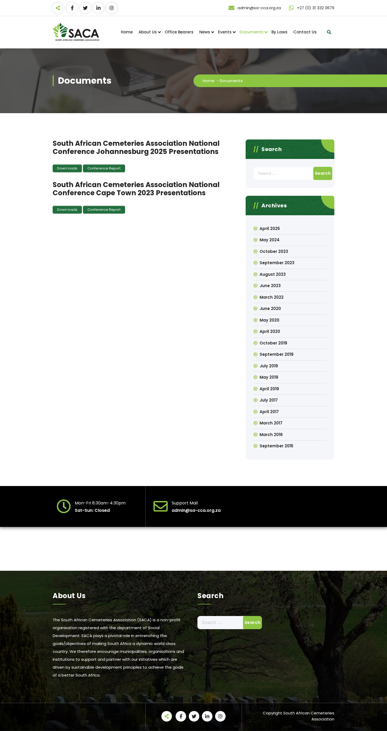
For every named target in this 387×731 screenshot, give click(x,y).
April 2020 (270, 331)
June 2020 (270, 308)
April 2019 (269, 389)
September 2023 (277, 263)
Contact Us (305, 32)
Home (127, 32)
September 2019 (277, 354)
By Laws (279, 32)
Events (225, 32)
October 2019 (273, 343)
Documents (252, 32)
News (204, 32)
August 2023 (273, 274)
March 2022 (272, 297)
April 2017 (269, 411)
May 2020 (269, 320)
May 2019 (269, 377)
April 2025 (270, 228)
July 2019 (269, 366)
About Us (147, 32)
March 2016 (271, 434)
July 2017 (269, 400)
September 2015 (276, 446)
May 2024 (270, 240)
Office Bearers (179, 32)
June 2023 (270, 285)
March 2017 (271, 423)
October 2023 (274, 251)
